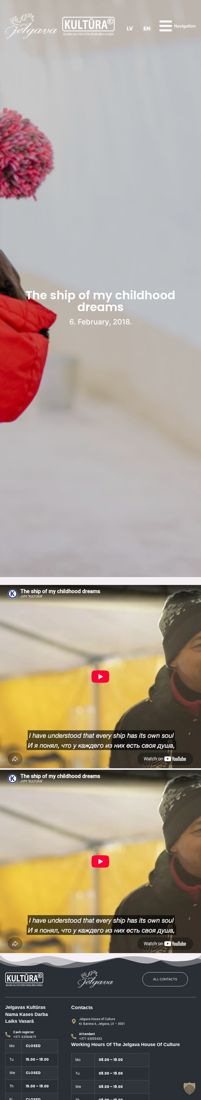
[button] (189, 1088)
